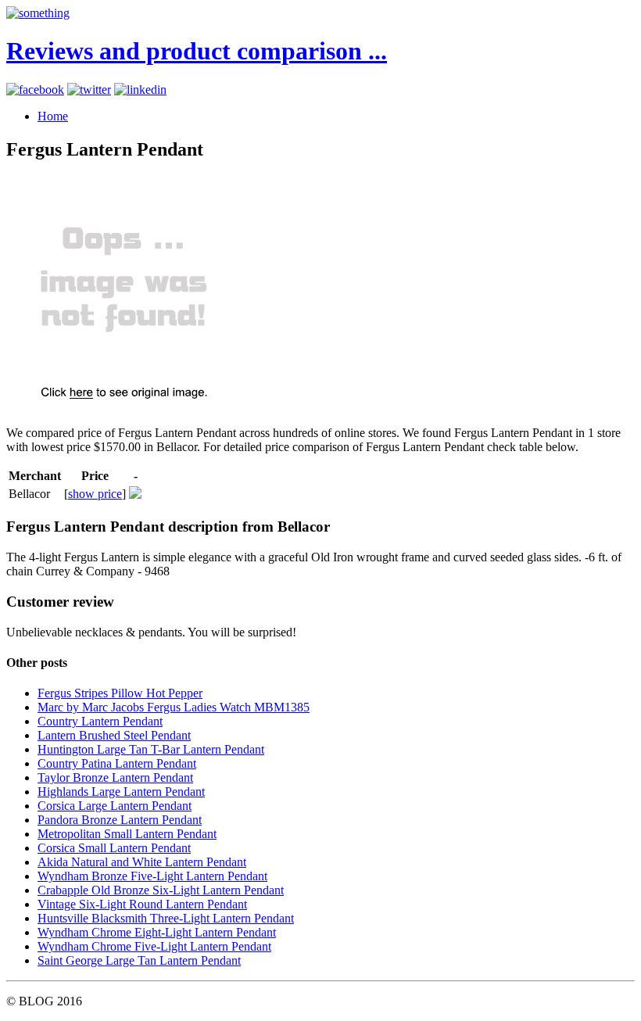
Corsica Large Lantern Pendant (115, 805)
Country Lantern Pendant (100, 721)
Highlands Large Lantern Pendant (121, 791)
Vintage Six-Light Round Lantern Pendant (142, 904)
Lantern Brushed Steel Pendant (114, 735)
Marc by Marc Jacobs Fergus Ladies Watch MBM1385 (174, 707)
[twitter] (89, 89)
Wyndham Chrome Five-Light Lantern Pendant (154, 946)
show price (95, 493)
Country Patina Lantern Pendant (117, 763)
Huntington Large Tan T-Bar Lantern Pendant (151, 749)
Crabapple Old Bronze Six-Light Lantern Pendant (161, 890)
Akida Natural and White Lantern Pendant (142, 862)
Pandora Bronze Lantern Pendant (120, 819)
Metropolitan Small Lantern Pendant (127, 833)
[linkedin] (140, 89)
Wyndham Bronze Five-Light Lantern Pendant (152, 876)
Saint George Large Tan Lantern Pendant (139, 960)
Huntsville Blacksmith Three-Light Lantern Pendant (166, 918)
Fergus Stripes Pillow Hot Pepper (120, 693)
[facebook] (35, 89)
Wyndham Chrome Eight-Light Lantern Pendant (157, 932)
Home (53, 116)
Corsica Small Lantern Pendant (114, 847)
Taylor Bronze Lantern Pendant (115, 777)
